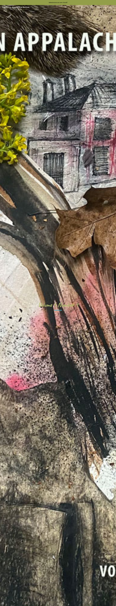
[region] (58, 2)
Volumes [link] (90, 7)
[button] (114, 7)
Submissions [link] (101, 7)
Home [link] (83, 7)
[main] (58, 305)
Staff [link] (109, 7)
